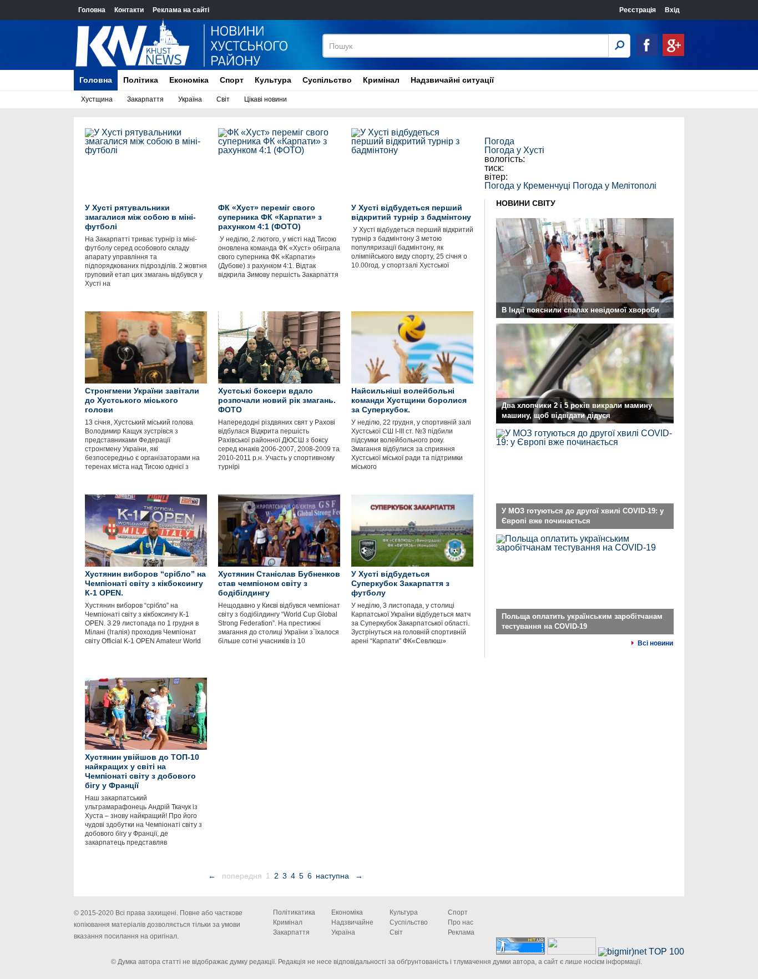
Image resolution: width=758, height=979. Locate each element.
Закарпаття (145, 99)
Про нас (460, 922)
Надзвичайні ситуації (452, 79)
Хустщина (97, 99)
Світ (223, 99)
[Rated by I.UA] (571, 951)
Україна (190, 99)
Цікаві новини (265, 99)
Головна (91, 10)
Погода (499, 141)
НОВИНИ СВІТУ (525, 203)
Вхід (672, 10)
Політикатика (294, 912)
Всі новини (655, 643)
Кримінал (381, 79)
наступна (332, 875)
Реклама (461, 932)
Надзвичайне (352, 922)
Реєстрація (637, 10)
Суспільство (327, 79)
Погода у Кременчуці (527, 185)
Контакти (129, 10)
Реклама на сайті (181, 10)
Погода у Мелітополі (614, 185)
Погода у (514, 150)
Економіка (189, 79)
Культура (273, 79)
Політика (140, 79)
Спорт (232, 79)
